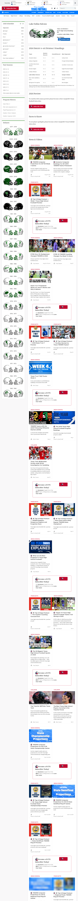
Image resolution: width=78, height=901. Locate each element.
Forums (71, 12)
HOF (33, 16)
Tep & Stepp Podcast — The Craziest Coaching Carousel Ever (40, 614)
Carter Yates (36, 439)
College (21, 16)
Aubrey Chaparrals (33, 61)
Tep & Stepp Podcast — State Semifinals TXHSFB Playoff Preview (40, 840)
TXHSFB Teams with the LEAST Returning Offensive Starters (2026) (40, 428)
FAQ (68, 16)
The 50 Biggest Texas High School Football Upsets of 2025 (40, 653)
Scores (34, 12)
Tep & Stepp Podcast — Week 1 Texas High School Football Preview (40, 200)
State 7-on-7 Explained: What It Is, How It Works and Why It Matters (40, 287)
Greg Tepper (36, 263)
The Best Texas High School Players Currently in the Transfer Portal (63, 708)
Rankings (41, 12)
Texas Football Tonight (48, 16)
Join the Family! (63, 220)
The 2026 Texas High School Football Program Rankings (62, 428)
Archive (38, 16)
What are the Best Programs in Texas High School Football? (39, 557)
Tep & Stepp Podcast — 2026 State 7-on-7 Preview (40, 343)
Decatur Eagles (32, 68)
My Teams (6, 16)
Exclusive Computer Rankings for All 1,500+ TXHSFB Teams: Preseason (62, 163)
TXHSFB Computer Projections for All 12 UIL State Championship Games (40, 746)
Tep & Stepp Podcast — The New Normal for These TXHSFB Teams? (62, 343)
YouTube (65, 12)
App (54, 12)
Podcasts (34, 182)
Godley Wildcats (33, 71)
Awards (58, 16)
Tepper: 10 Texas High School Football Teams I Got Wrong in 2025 (63, 614)
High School (14, 16)
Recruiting (27, 16)
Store (59, 12)
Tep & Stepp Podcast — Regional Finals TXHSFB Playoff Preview (62, 894)
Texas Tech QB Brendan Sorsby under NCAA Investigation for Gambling (40, 463)
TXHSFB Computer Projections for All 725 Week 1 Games (40, 163)
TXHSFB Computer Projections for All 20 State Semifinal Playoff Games (62, 801)
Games (63, 16)
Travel (72, 16)
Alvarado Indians (32, 58)
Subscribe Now (11, 8)
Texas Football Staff (35, 176)
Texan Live (48, 12)
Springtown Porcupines (34, 82)
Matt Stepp (35, 385)
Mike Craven (36, 477)
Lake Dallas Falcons (34, 74)
